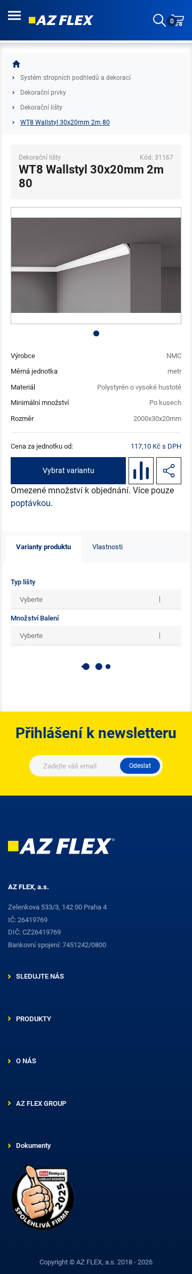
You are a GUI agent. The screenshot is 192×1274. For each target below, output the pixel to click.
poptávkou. (32, 503)
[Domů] (16, 64)
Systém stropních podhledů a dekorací (75, 77)
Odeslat (140, 766)
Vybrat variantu (68, 470)
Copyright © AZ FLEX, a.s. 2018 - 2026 (96, 1262)
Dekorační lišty (41, 107)
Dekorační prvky (43, 92)
